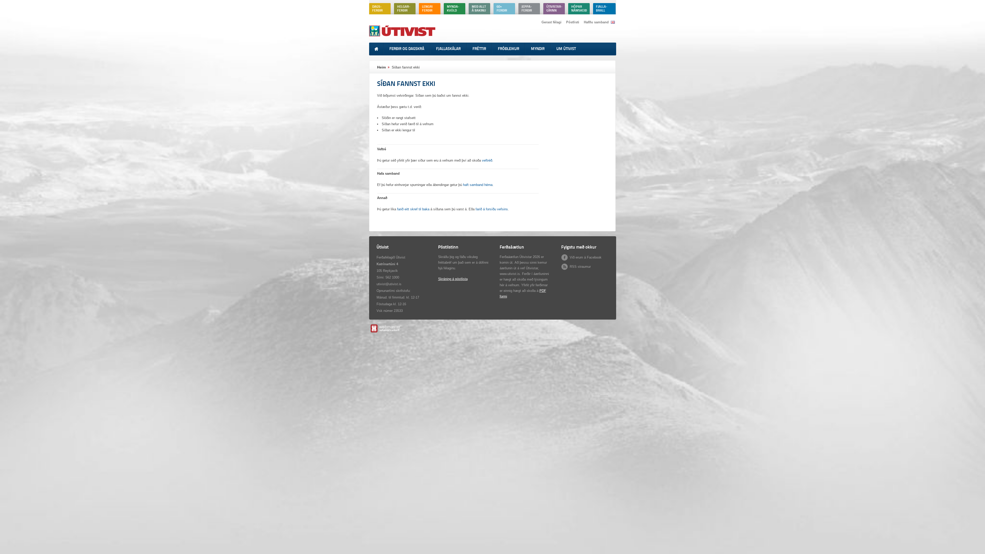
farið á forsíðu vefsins (492, 209)
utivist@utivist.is (389, 284)
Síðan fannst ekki (406, 67)
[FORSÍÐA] (376, 49)
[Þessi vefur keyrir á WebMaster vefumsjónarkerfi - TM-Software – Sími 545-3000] (385, 332)
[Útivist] (403, 36)
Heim (381, 67)
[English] (613, 22)
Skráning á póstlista (453, 279)
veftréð (487, 160)
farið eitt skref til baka (413, 209)
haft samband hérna (478, 185)
